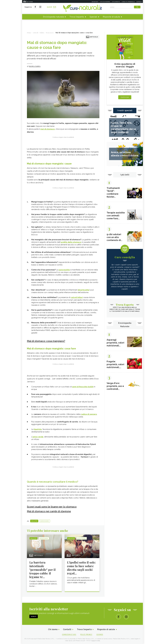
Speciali (93, 17)
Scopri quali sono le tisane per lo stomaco (52, 506)
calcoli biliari (77, 297)
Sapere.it (139, 1)
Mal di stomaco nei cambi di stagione (49, 511)
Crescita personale (128, 1)
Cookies (99, 634)
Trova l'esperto (76, 17)
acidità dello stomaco (71, 242)
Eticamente (116, 1)
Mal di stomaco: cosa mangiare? (46, 341)
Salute (34, 521)
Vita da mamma (105, 1)
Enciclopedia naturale (53, 17)
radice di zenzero (89, 414)
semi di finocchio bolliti (82, 387)
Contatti (67, 629)
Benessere (44, 521)
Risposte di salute (111, 17)
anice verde (37, 437)
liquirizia (38, 429)
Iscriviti (49, 7)
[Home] (82, 8)
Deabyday (95, 1)
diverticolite (83, 290)
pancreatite (64, 270)
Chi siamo (52, 629)
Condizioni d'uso (69, 634)
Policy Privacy (86, 634)
